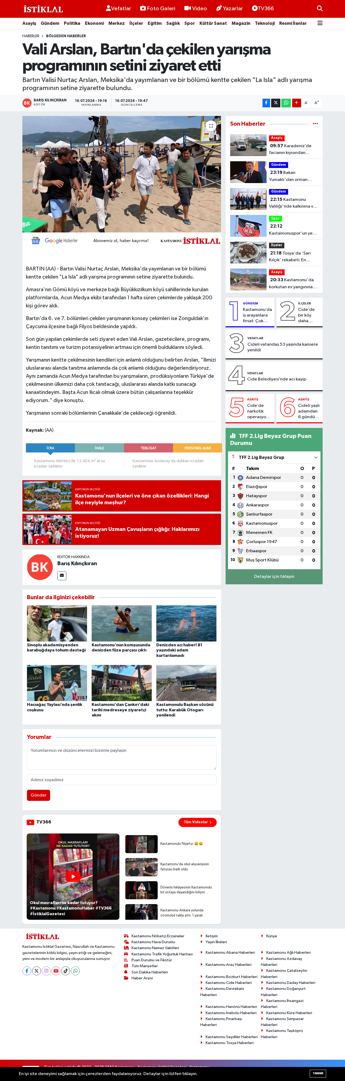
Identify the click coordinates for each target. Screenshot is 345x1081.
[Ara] (320, 8)
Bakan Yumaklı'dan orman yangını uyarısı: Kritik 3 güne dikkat (291, 176)
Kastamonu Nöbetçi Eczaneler (158, 936)
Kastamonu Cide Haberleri (229, 983)
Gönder (39, 795)
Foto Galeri (161, 9)
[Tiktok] (65, 970)
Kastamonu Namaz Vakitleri (155, 948)
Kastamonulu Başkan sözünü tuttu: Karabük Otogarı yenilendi (184, 709)
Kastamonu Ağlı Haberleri (288, 952)
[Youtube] (55, 970)
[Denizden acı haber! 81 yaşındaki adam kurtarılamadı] (186, 623)
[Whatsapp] (75, 970)
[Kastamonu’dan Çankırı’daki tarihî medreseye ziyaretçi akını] (122, 683)
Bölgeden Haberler (66, 36)
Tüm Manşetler (145, 966)
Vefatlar (121, 9)
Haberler (30, 36)
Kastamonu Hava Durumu (153, 942)
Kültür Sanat (213, 23)
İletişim (212, 936)
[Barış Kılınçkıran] (40, 567)
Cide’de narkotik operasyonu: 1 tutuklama (259, 411)
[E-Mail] (61, 575)
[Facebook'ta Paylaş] (266, 103)
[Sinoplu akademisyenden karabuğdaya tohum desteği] (57, 623)
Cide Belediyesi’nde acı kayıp (276, 379)
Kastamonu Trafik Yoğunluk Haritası (162, 954)
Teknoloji (265, 23)
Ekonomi (94, 23)
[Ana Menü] (320, 23)
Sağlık (173, 23)
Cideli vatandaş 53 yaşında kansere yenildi (282, 347)
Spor (189, 23)
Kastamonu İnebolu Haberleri (231, 1013)
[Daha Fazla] (296, 103)
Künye (271, 936)
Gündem (50, 23)
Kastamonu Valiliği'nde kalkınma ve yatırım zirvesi (292, 203)
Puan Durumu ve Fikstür (152, 960)
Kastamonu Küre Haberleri (289, 1013)
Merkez (116, 23)
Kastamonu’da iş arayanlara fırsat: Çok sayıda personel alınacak (257, 315)
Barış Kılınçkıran (77, 563)
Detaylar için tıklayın (274, 576)
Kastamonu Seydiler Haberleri (232, 1037)
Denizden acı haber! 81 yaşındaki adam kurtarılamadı (179, 650)
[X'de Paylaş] (275, 103)
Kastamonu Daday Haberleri (290, 983)
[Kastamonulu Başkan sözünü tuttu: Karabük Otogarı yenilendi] (186, 683)
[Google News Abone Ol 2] (124, 240)
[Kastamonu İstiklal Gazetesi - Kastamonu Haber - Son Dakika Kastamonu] (42, 9)
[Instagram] (46, 970)
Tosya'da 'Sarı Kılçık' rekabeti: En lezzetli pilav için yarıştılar (290, 257)
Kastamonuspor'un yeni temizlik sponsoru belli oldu (292, 230)
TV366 (266, 9)
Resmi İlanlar (293, 23)
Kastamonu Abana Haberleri (230, 952)
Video (199, 9)
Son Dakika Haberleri (150, 972)
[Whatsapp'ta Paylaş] (286, 103)
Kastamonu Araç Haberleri (228, 965)
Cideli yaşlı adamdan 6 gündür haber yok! (309, 411)
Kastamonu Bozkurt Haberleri (231, 977)
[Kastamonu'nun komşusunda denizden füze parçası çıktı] (122, 623)
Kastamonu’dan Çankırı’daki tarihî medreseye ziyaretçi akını (120, 709)
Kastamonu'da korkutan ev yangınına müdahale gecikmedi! (291, 283)
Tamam (318, 1073)
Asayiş (29, 23)
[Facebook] (26, 970)
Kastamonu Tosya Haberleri (230, 1043)
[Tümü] (315, 124)
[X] (36, 970)
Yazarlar (233, 9)
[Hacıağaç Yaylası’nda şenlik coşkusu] (57, 683)
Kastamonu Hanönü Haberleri (231, 1007)
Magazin (241, 23)
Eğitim (155, 23)
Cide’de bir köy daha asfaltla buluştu (306, 315)
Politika (72, 23)
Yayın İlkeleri (216, 942)
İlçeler (136, 23)
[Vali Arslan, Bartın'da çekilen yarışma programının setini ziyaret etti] (121, 174)
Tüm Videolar (196, 822)
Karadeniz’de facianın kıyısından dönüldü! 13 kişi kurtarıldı (290, 149)
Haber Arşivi (142, 978)
